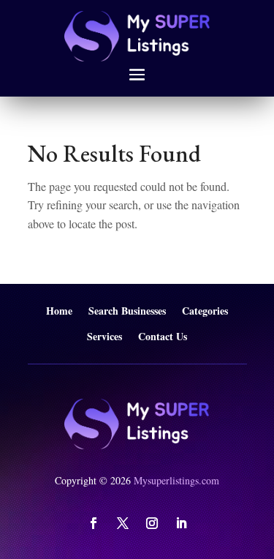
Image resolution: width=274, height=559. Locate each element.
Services (104, 337)
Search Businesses (127, 311)
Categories (205, 311)
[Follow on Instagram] (152, 523)
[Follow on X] (122, 523)
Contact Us (162, 337)
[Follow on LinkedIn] (181, 523)
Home (59, 311)
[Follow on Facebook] (93, 523)
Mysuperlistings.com (176, 480)
